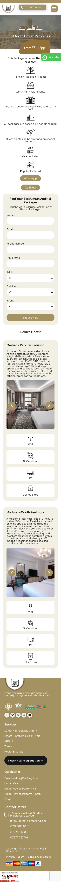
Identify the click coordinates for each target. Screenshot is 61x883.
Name (10, 215)
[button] (54, 9)
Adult (10, 272)
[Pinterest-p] (23, 715)
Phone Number (16, 243)
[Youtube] (29, 715)
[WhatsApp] (44, 57)
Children (12, 286)
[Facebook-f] (6, 715)
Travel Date (13, 257)
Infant (10, 300)
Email (10, 229)
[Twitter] (12, 715)
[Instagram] (18, 715)
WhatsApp (54, 57)
